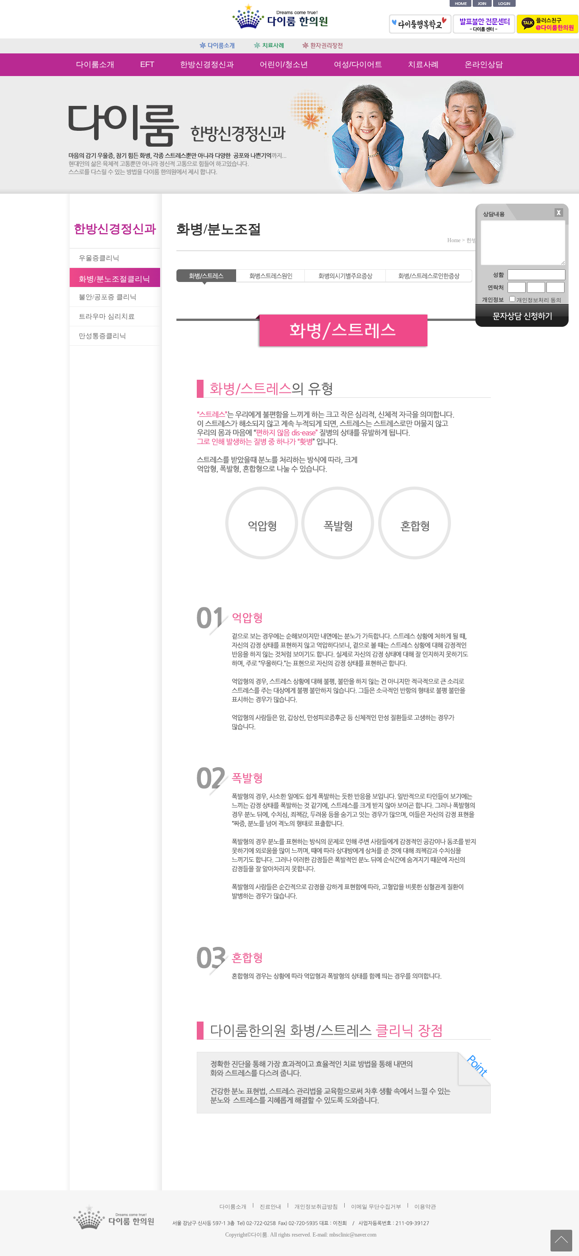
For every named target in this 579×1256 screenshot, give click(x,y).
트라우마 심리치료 (107, 316)
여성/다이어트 (358, 64)
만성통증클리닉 (102, 335)
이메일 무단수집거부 (376, 1206)
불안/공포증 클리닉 (108, 297)
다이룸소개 (95, 64)
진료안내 (270, 1206)
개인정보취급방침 (316, 1206)
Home (453, 240)
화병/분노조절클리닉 (114, 279)
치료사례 (423, 64)
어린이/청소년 (284, 64)
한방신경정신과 (207, 64)
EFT (147, 64)
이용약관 (425, 1206)
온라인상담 (484, 64)
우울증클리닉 (99, 258)
